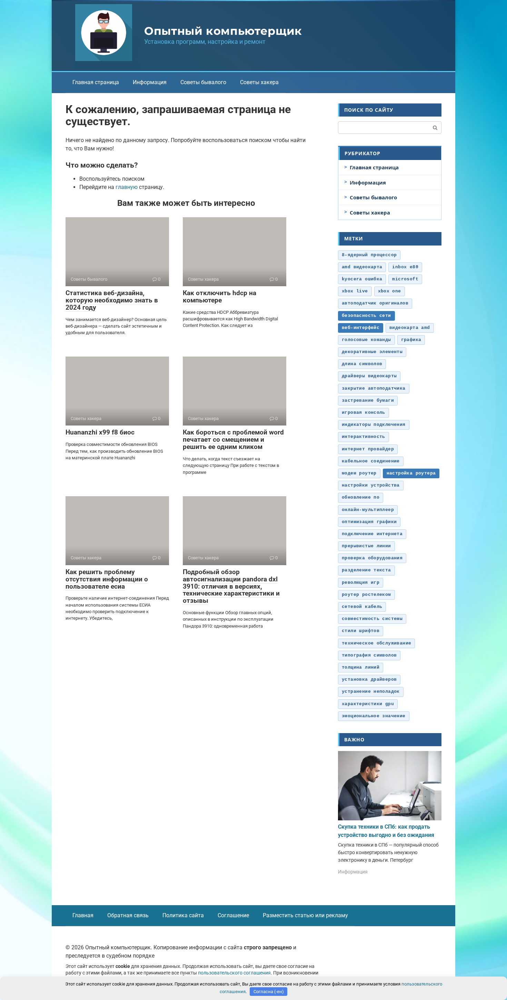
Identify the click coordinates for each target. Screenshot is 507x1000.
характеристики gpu (368, 704)
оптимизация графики (369, 521)
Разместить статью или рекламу (305, 915)
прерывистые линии (366, 546)
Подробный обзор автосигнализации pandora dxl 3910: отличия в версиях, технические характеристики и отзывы (231, 586)
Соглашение (233, 915)
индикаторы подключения (374, 424)
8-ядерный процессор (369, 255)
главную (127, 187)
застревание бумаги (368, 400)
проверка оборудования (372, 558)
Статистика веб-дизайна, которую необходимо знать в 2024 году (112, 300)
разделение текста (366, 570)
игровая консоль (363, 412)
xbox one (389, 291)
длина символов (362, 364)
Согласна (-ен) (269, 991)
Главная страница (95, 82)
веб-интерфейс (360, 327)
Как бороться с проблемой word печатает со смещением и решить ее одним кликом (233, 439)
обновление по (360, 497)
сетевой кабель (362, 606)
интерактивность (363, 436)
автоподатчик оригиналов (375, 303)
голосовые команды (366, 339)
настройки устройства (371, 485)
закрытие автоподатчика (374, 388)
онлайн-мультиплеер (368, 509)
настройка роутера (411, 473)
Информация (150, 82)
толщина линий (360, 667)
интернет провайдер (368, 449)
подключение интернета (372, 534)
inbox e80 (405, 267)
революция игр (360, 582)
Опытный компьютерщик (223, 31)
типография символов (369, 655)
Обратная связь (128, 915)
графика (411, 339)
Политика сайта (183, 915)
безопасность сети (366, 315)
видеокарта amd (409, 327)
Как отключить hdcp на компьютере (219, 296)
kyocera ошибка (362, 279)
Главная (82, 915)
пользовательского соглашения (234, 973)
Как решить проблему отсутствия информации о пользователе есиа (107, 579)
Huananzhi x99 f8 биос (100, 432)
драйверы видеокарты (369, 376)
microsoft (405, 279)
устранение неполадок (371, 691)
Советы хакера (259, 82)
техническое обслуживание (376, 643)
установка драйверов (369, 679)
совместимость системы (372, 618)
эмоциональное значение (374, 716)
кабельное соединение (371, 461)
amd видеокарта (362, 267)
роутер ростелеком (366, 594)
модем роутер (359, 473)
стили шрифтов (360, 630)
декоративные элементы (372, 351)
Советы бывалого (203, 82)
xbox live (355, 291)
